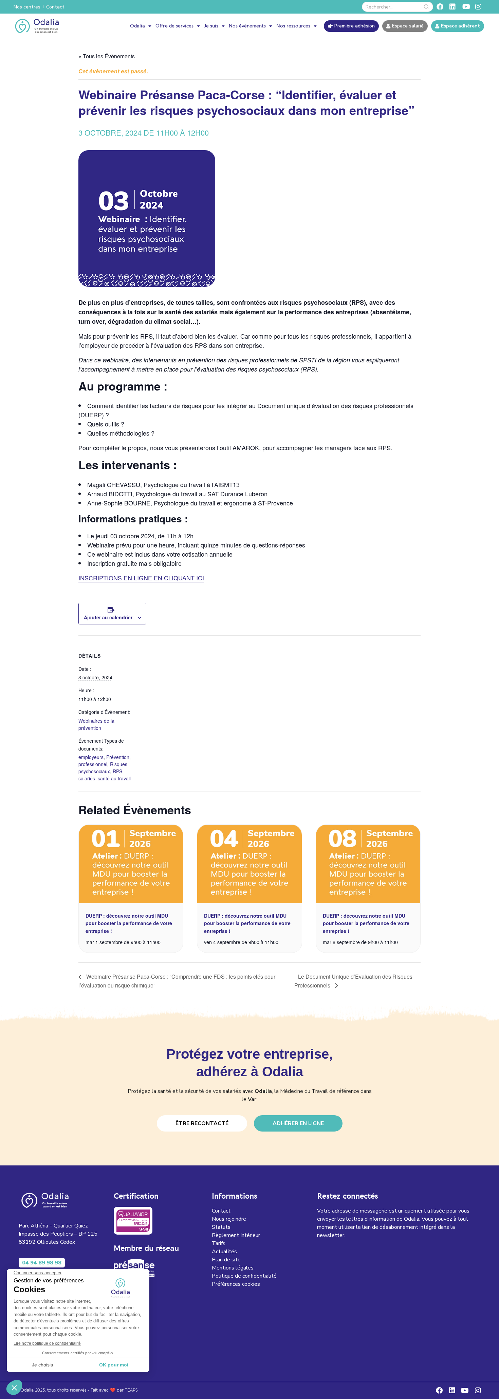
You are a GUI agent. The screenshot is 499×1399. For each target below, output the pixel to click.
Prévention (117, 757)
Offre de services (174, 26)
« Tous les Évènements (106, 56)
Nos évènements (247, 26)
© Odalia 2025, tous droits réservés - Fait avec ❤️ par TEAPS (76, 1390)
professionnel (92, 764)
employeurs (91, 757)
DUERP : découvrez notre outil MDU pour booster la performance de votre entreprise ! (129, 923)
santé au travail (114, 778)
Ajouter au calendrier (108, 617)
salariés (86, 778)
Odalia (137, 26)
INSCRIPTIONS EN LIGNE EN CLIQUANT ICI (141, 577)
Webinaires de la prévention (96, 724)
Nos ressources (293, 26)
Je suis (211, 26)
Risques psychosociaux (102, 768)
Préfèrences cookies (236, 1284)
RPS (117, 771)
